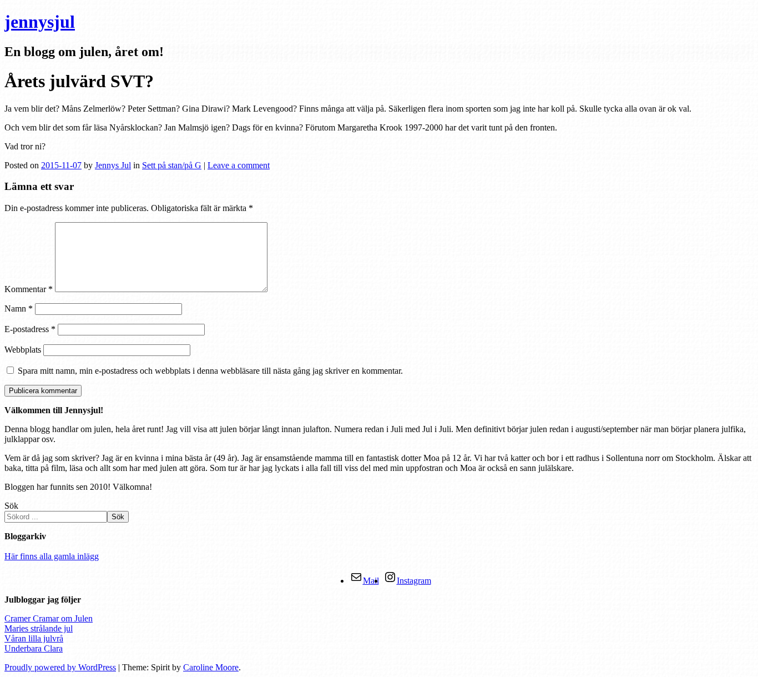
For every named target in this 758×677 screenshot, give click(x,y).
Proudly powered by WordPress (60, 667)
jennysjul (39, 22)
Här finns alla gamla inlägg (51, 556)
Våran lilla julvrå (33, 638)
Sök (11, 505)
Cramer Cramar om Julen (48, 618)
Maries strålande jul (38, 628)
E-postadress (29, 329)
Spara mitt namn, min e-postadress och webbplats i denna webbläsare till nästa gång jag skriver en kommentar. (210, 370)
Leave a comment (239, 165)
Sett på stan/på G (171, 165)
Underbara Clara (33, 648)
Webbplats (22, 349)
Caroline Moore (211, 667)
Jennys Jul (113, 165)
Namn (18, 308)
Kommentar (28, 289)
